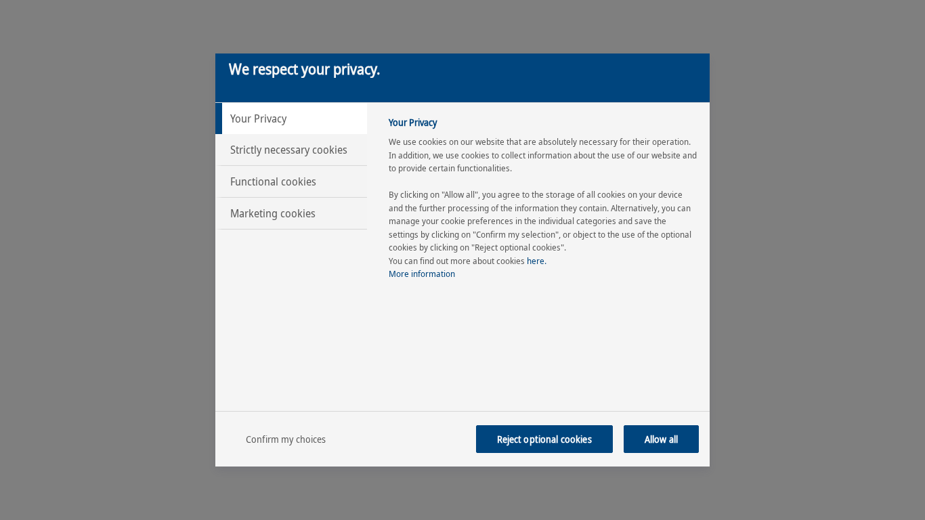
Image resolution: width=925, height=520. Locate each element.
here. (536, 261)
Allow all (661, 439)
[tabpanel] (543, 202)
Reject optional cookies (544, 439)
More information (422, 273)
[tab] (291, 118)
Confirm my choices (286, 439)
